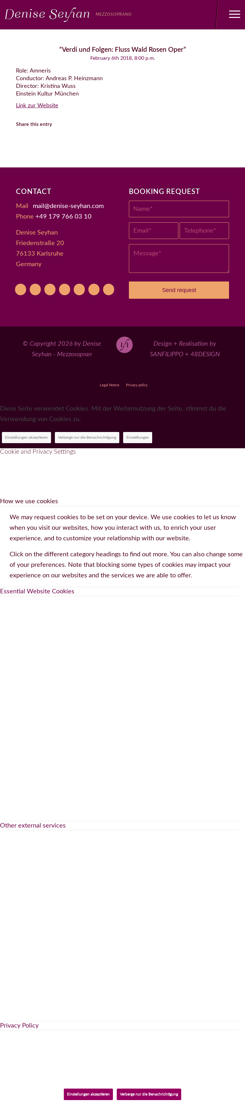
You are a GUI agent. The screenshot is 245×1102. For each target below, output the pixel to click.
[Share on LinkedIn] (95, 142)
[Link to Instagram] (122, 373)
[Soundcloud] (79, 289)
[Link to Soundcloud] (137, 373)
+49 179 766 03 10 (63, 216)
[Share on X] (42, 142)
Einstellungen (137, 437)
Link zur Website (37, 106)
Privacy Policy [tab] (19, 1025)
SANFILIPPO (166, 354)
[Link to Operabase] (93, 373)
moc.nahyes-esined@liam (68, 206)
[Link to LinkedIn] (167, 373)
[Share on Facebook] (24, 142)
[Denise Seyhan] (68, 14)
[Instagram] (64, 289)
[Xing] (94, 289)
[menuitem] (231, 14)
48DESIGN (205, 354)
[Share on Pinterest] (77, 142)
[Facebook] (50, 289)
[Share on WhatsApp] (60, 142)
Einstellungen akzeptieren (26, 437)
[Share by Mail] (130, 142)
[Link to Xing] (152, 373)
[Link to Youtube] (78, 373)
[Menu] (231, 14)
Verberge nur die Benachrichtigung (87, 437)
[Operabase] (35, 289)
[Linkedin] (108, 289)
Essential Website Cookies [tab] (37, 591)
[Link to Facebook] (108, 373)
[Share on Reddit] (112, 142)
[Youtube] (20, 289)
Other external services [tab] (33, 825)
